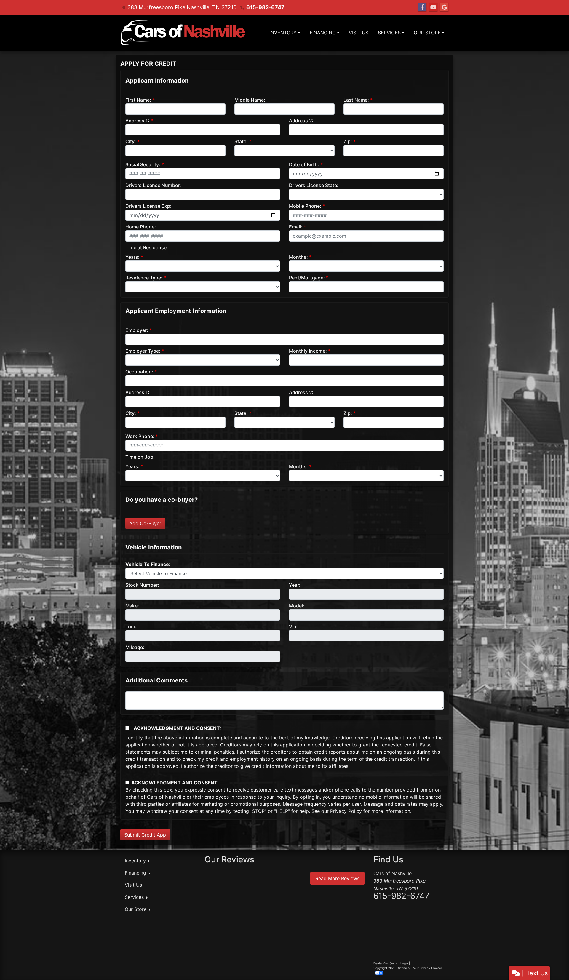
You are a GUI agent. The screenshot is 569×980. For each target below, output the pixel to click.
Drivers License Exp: (148, 206)
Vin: (293, 626)
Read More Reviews (337, 878)
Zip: (347, 141)
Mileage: (134, 647)
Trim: (131, 626)
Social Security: (142, 164)
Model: (296, 606)
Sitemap (404, 968)
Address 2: (301, 121)
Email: (296, 227)
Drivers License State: (313, 185)
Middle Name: (249, 100)
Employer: (136, 330)
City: (130, 141)
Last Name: (356, 100)
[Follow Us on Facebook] (422, 7)
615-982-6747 (265, 7)
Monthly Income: (308, 351)
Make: (132, 606)
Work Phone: (139, 436)
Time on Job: (140, 457)
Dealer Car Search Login (390, 963)
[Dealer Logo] (183, 32)
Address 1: (137, 121)
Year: (295, 585)
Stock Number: (142, 585)
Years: (132, 257)
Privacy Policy (346, 811)
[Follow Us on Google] (444, 7)
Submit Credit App (145, 835)
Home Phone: (140, 227)
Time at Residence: (146, 247)
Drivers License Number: (153, 185)
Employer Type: (142, 351)
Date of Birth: (304, 164)
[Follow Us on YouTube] (433, 7)
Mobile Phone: (305, 206)
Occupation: (139, 372)
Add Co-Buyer (145, 523)
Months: (298, 257)
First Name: (138, 100)
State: (241, 141)
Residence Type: (143, 278)
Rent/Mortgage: (307, 278)
